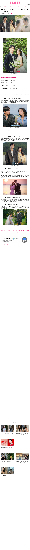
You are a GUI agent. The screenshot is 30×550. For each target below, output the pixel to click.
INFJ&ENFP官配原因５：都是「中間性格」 (8, 85)
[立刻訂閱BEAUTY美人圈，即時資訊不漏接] (15, 239)
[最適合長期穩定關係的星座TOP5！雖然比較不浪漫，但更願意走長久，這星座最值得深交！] (7, 456)
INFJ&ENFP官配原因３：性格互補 (7, 82)
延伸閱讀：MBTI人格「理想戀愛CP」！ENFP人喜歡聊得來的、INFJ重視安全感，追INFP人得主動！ (15, 231)
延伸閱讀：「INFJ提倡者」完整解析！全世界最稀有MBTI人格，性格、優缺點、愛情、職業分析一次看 (15, 228)
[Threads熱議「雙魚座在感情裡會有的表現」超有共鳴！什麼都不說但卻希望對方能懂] (22, 456)
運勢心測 (6, 8)
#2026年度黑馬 (24, 6)
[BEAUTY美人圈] (15, 2)
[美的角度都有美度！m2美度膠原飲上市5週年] (7, 442)
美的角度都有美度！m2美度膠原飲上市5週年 (7, 448)
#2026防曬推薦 (17, 6)
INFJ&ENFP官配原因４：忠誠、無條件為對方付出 (9, 83)
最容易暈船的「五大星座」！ (7, 475)
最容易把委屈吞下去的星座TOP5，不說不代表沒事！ (22, 434)
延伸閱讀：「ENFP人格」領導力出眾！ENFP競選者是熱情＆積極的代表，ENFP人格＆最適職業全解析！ (15, 233)
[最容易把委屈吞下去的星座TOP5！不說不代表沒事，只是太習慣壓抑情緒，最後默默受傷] (22, 428)
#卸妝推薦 (10, 6)
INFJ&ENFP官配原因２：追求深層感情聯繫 (8, 80)
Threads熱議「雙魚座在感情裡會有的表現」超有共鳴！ (22, 462)
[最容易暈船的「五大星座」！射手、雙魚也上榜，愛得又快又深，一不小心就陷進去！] (7, 470)
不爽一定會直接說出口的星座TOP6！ (7, 433)
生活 (3, 8)
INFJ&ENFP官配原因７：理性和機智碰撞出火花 (9, 88)
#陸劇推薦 (5, 6)
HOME (1, 8)
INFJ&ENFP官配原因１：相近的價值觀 (8, 79)
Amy (12, 13)
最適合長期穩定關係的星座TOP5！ (7, 461)
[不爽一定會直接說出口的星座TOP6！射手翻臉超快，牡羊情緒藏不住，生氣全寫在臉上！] (7, 428)
